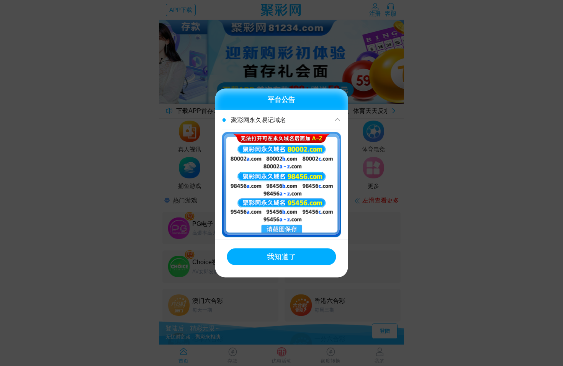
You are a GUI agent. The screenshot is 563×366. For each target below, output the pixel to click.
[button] (281, 120)
